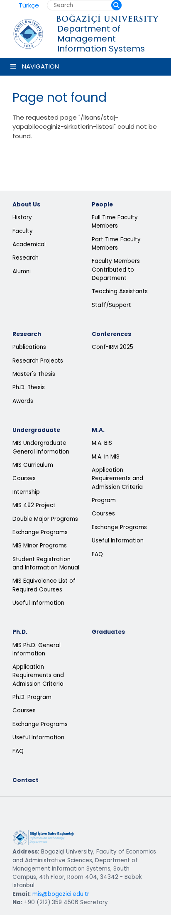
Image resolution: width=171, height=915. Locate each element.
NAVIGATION (40, 66)
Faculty (22, 231)
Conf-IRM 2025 (112, 347)
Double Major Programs (45, 519)
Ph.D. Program (31, 697)
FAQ (97, 554)
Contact (25, 780)
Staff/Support (111, 305)
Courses (24, 478)
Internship (26, 492)
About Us (26, 205)
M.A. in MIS (106, 457)
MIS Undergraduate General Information (40, 447)
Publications (29, 347)
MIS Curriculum (32, 465)
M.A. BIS (102, 443)
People (102, 205)
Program (104, 500)
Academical (29, 244)
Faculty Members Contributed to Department (116, 269)
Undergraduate (36, 430)
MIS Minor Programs (39, 545)
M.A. (98, 430)
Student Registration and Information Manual (45, 563)
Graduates (108, 632)
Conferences (111, 334)
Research (25, 258)
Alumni (21, 271)
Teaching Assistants (120, 291)
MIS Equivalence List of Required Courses (44, 585)
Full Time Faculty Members (115, 221)
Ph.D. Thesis (28, 387)
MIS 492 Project (34, 505)
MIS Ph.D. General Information (36, 649)
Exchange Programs (40, 532)
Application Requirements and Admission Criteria (117, 478)
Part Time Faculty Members (116, 243)
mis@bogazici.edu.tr (60, 894)
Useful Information (38, 603)
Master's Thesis (33, 374)
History (22, 217)
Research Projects (37, 361)
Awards (22, 401)
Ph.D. (19, 632)
